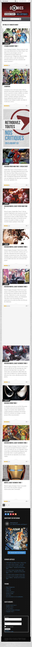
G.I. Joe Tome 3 (9, 608)
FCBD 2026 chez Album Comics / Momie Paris (16, 562)
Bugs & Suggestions (10, 587)
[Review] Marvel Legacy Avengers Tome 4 (15, 363)
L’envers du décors (10, 591)
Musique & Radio (9, 593)
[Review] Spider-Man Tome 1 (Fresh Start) (16, 167)
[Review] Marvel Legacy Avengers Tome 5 (15, 287)
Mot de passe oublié (9, 631)
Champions (7, 87)
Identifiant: (7, 617)
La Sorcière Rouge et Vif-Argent (13, 610)
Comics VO (8, 590)
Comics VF (8, 588)
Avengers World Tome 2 (11, 605)
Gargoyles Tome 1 (10, 611)
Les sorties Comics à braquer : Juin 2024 (15, 564)
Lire (26, 65)
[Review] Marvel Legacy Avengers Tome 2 (15, 443)
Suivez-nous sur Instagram (18, 552)
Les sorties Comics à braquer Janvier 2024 (15, 575)
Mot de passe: (8, 622)
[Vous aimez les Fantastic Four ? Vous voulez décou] (16, 539)
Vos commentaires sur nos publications (14, 596)
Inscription (7, 630)
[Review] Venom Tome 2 (10, 403)
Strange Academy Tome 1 (11, 46)
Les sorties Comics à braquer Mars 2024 (15, 570)
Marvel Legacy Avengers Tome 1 (13, 483)
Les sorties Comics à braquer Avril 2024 (14, 565)
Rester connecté (9, 626)
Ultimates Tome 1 (10, 606)
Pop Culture (8, 595)
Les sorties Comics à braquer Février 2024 (15, 574)
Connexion (7, 629)
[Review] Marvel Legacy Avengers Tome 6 (15, 247)
